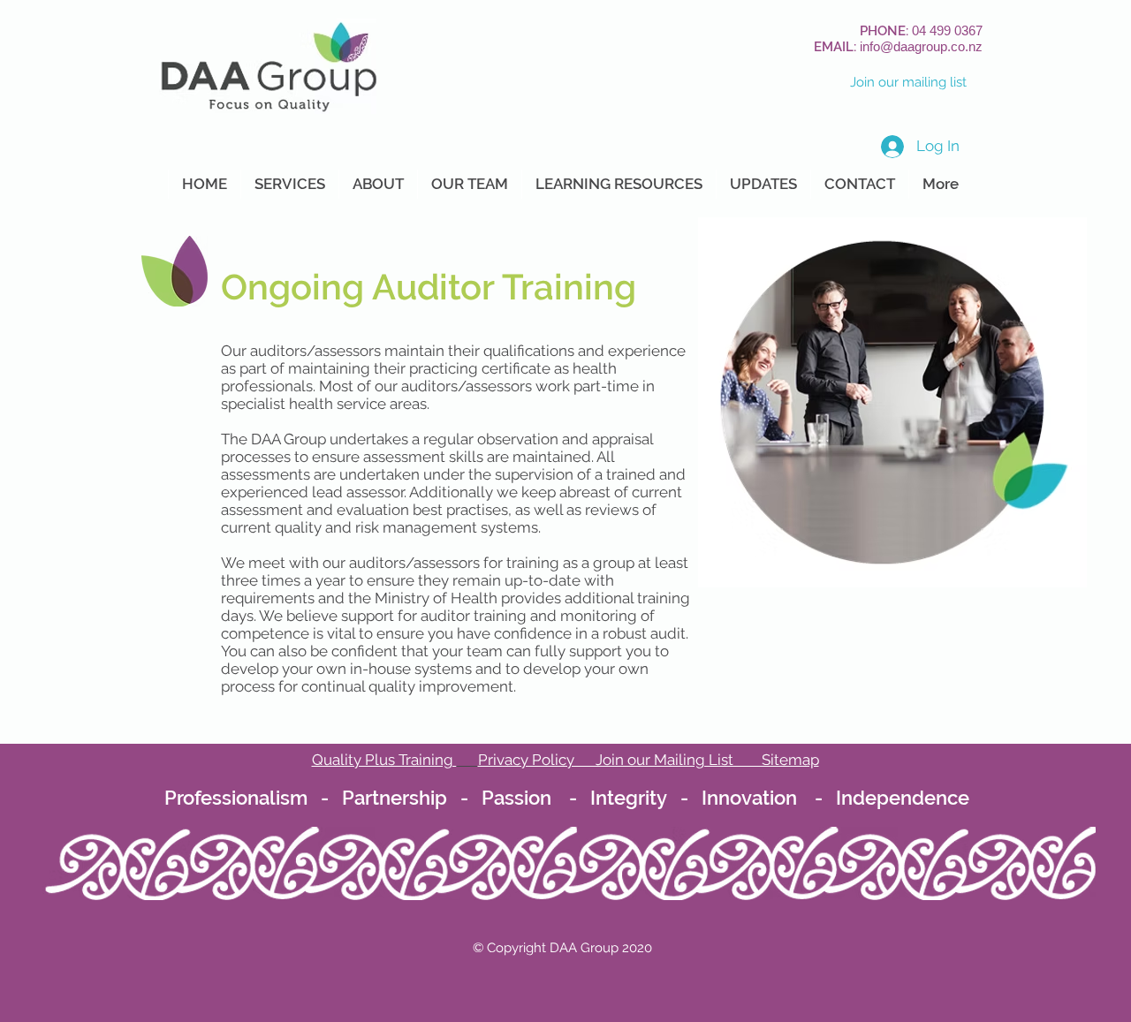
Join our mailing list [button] (908, 82)
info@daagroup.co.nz (921, 46)
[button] (289, 184)
